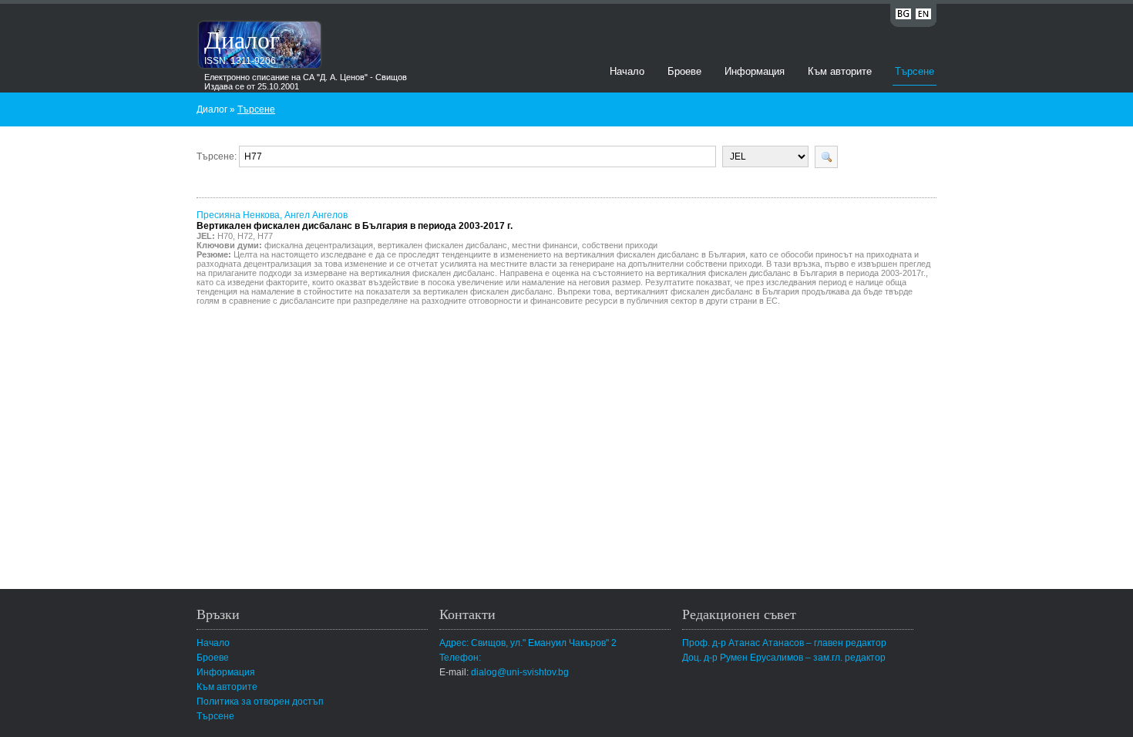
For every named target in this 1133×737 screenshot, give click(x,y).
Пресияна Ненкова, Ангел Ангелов (355, 220)
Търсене (914, 71)
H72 (245, 236)
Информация (755, 71)
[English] (923, 16)
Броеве (684, 71)
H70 (225, 236)
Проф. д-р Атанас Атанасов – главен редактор (784, 643)
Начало (627, 71)
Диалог (242, 39)
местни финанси (544, 245)
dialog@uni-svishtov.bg (520, 672)
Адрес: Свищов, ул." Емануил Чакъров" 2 (528, 643)
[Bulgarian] (903, 16)
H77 (265, 236)
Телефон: (460, 657)
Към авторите (840, 71)
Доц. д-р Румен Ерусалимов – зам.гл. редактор (784, 657)
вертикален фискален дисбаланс (442, 245)
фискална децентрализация (318, 245)
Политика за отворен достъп (260, 701)
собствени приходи (619, 245)
